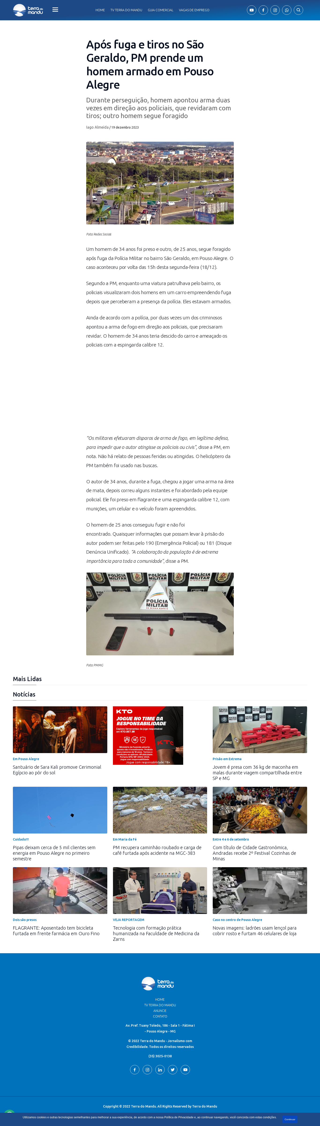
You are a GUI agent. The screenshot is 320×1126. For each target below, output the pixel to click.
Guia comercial (160, 10)
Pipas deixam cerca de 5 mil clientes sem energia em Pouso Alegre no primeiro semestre (54, 853)
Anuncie (160, 1011)
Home (100, 10)
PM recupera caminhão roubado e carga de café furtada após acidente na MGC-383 (157, 850)
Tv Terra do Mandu (126, 10)
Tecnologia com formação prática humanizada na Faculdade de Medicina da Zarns (156, 933)
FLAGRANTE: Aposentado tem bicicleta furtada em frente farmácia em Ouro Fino (56, 930)
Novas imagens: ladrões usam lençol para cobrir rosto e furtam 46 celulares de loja (255, 930)
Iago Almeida (97, 127)
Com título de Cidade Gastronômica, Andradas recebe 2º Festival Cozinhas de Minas (254, 853)
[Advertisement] (160, 393)
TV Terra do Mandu (160, 1005)
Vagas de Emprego (194, 10)
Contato (160, 1016)
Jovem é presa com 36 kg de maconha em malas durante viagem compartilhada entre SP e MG (257, 772)
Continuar (290, 1119)
